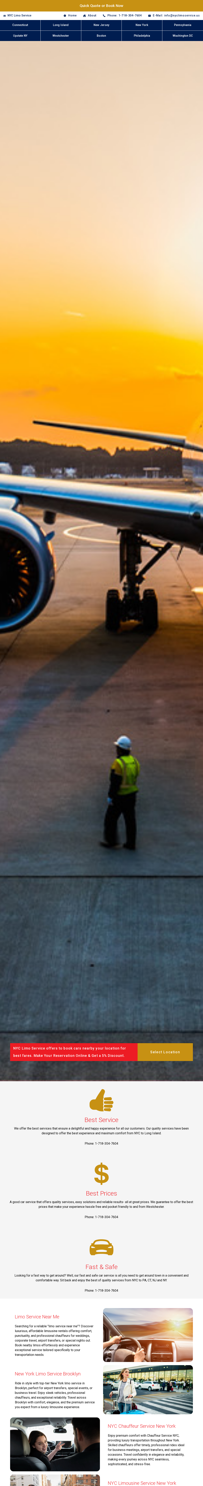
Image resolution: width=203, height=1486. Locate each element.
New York (142, 25)
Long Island (61, 25)
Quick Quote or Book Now (101, 5)
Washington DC (183, 35)
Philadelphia (142, 35)
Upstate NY (20, 35)
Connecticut (20, 25)
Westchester (61, 35)
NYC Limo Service (19, 15)
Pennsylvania (182, 25)
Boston (101, 35)
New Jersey (101, 25)
